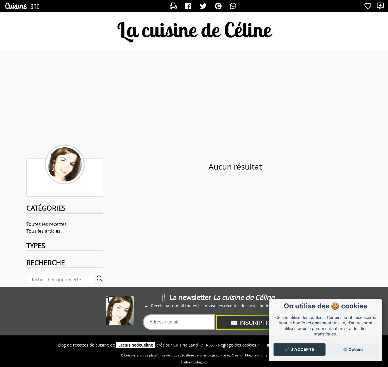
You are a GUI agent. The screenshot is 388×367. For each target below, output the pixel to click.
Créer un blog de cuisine (249, 355)
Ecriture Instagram (194, 362)
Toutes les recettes (46, 224)
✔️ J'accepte (299, 349)
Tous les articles (43, 231)
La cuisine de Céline (194, 30)
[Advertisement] (194, 96)
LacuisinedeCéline (135, 345)
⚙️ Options (353, 349)
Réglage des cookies (237, 345)
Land (185, 345)
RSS (209, 345)
